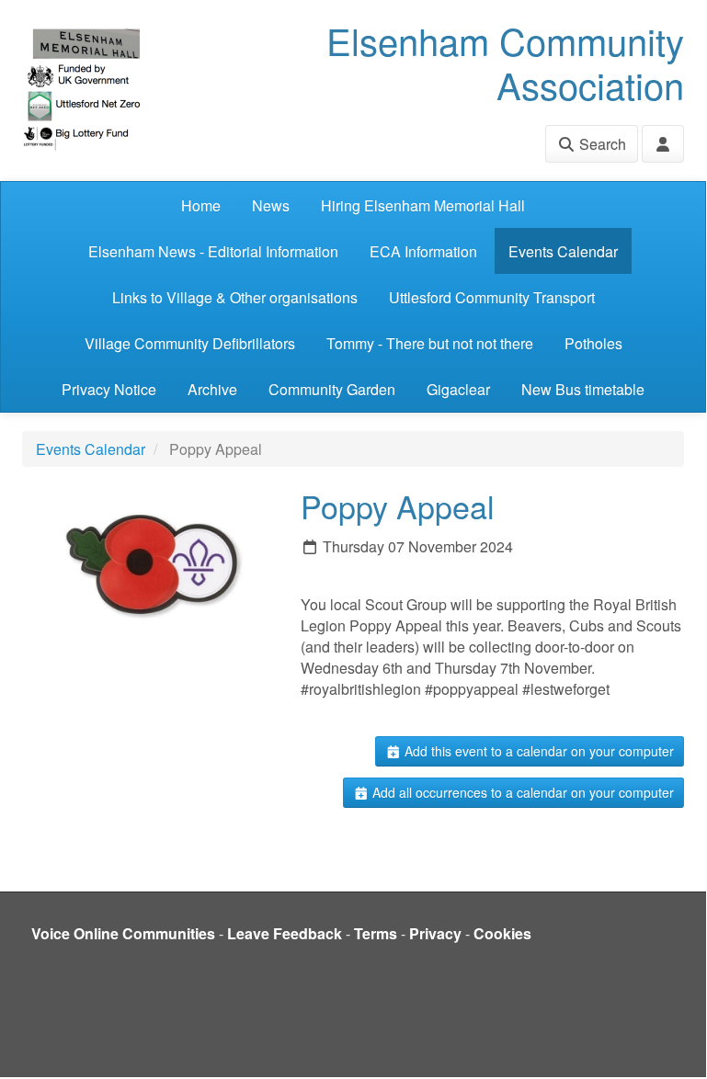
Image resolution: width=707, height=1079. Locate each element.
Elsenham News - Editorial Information (213, 251)
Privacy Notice (109, 389)
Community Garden (331, 389)
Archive (212, 389)
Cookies (502, 933)
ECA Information (423, 251)
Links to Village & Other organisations (235, 297)
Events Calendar (563, 251)
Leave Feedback (284, 933)
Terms (375, 933)
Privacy (435, 933)
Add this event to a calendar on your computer (537, 751)
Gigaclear (458, 389)
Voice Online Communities (123, 933)
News (271, 205)
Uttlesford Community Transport (492, 297)
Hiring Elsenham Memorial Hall (423, 205)
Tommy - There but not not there (429, 343)
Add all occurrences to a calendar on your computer (521, 792)
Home (201, 205)
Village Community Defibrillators (190, 343)
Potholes (593, 343)
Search (601, 143)
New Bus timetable (582, 389)
